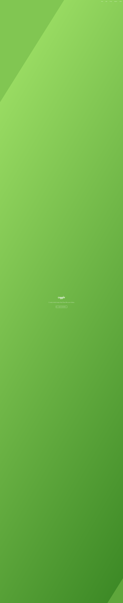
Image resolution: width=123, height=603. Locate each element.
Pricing (111, 1)
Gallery (121, 1)
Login (106, 1)
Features (115, 1)
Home (102, 1)
